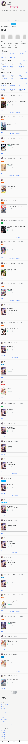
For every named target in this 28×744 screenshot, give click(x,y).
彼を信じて (10, 446)
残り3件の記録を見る (14, 552)
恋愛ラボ (9, 388)
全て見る (25, 51)
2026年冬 (3, 736)
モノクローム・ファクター (13, 328)
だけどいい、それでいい (13, 507)
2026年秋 (3, 730)
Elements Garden (23, 78)
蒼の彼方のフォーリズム (12, 679)
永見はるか (21, 66)
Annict (3, 697)
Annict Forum (4, 706)
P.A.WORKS (12, 85)
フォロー (13, 7)
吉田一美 (12, 53)
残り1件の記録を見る (14, 357)
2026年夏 (3, 732)
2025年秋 (3, 738)
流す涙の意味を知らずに (13, 486)
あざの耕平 (12, 75)
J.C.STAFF (3, 89)
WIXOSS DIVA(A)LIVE (11, 247)
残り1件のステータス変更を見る (14, 175)
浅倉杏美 (12, 63)
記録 (10, 10)
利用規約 (3, 721)
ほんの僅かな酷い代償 (12, 310)
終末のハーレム (10, 289)
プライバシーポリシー (5, 723)
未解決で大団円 (11, 428)
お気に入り (22, 10)
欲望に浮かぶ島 (11, 348)
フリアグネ (3, 57)
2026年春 (3, 734)
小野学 (20, 75)
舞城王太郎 (3, 75)
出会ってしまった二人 (12, 641)
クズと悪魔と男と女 (12, 562)
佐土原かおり (4, 63)
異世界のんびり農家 (11, 269)
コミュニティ (4, 717)
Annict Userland (4, 704)
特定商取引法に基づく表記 (6, 725)
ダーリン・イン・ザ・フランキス (14, 206)
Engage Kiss (10, 308)
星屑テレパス (10, 164)
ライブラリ (15, 10)
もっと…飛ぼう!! (12, 681)
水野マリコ (21, 63)
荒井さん (5, 95)
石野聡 (11, 78)
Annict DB (3, 708)
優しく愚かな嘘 (11, 464)
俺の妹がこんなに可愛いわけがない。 (15, 601)
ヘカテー (21, 57)
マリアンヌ (12, 57)
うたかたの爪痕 (11, 543)
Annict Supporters (5, 712)
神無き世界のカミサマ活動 (13, 144)
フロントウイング (14, 89)
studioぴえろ (22, 89)
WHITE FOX (3, 85)
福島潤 (11, 66)
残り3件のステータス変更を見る (14, 398)
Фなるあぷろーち (11, 186)
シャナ (2, 53)
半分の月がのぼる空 (11, 622)
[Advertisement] (14, 16)
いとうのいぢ (4, 78)
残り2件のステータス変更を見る (14, 112)
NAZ (20, 85)
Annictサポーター (8, 20)
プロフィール (5, 10)
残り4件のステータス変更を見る (14, 133)
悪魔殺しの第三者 (12, 525)
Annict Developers (5, 710)
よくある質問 (4, 719)
